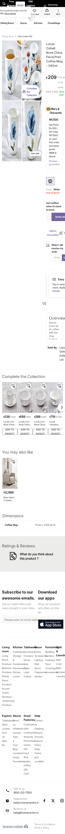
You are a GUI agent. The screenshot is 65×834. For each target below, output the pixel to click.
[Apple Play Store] (50, 624)
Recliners (7, 696)
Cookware (18, 651)
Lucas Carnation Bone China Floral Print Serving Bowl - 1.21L (56, 423)
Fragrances (40, 672)
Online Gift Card (27, 749)
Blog (15, 749)
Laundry (60, 676)
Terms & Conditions (44, 824)
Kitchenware (19, 668)
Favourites (29, 740)
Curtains (49, 655)
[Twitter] (53, 801)
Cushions (50, 660)
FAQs (37, 749)
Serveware (29, 651)
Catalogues (8, 720)
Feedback (18, 728)
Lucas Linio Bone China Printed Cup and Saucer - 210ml (9, 423)
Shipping (39, 728)
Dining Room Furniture (7, 680)
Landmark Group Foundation (19, 757)
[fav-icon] (35, 11)
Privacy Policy (41, 827)
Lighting (38, 660)
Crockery (28, 655)
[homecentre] (16, 826)
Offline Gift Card (27, 769)
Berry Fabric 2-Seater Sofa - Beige (9, 499)
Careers (17, 732)
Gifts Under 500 (25, 36)
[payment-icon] (54, 279)
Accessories (51, 672)
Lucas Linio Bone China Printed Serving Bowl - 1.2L (25, 423)
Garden (38, 676)
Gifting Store (8, 36)
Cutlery (27, 676)
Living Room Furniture (7, 659)
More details (10, 13)
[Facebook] (44, 801)
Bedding (49, 651)
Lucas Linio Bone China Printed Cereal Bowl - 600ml (40, 423)
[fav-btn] (13, 386)
